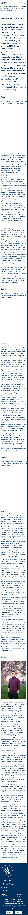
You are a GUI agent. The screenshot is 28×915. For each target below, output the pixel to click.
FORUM (21, 13)
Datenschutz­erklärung (14, 909)
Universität (2, 13)
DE (21, 2)
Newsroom (14, 13)
